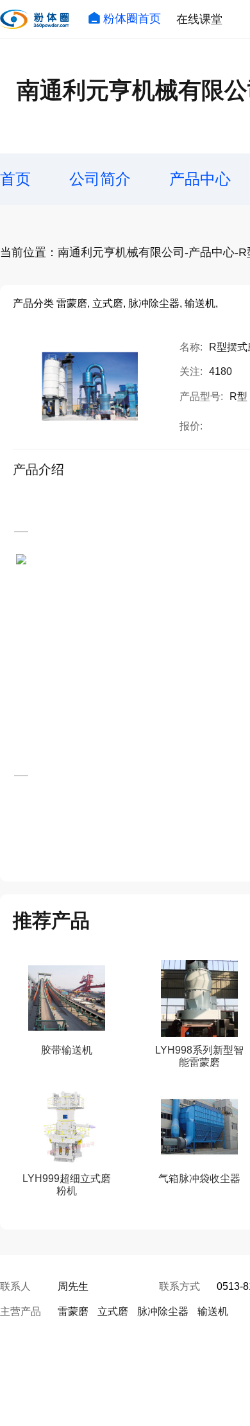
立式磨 (112, 1311)
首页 (15, 178)
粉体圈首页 (132, 18)
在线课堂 (199, 19)
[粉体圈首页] (34, 19)
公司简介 (100, 178)
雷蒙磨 (73, 1311)
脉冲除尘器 (162, 1311)
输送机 (212, 1311)
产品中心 (200, 178)
